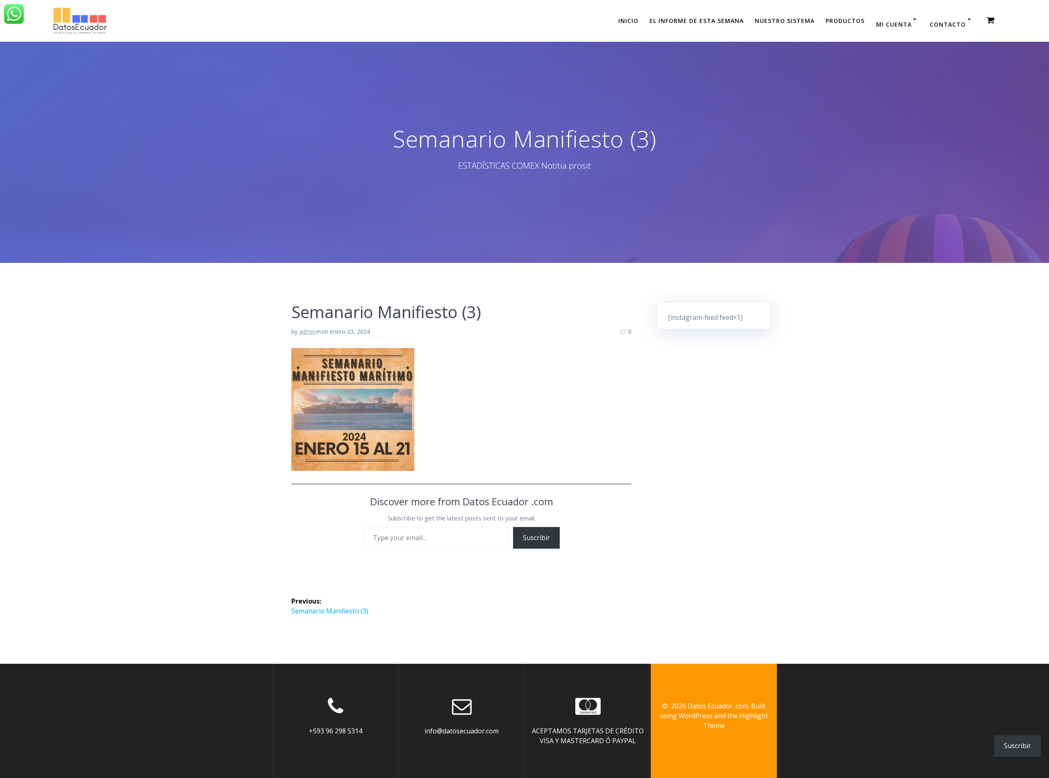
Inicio (628, 21)
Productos (845, 21)
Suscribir (536, 537)
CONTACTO (948, 24)
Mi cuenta (894, 24)
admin (307, 331)
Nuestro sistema (785, 21)
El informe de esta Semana (696, 21)
